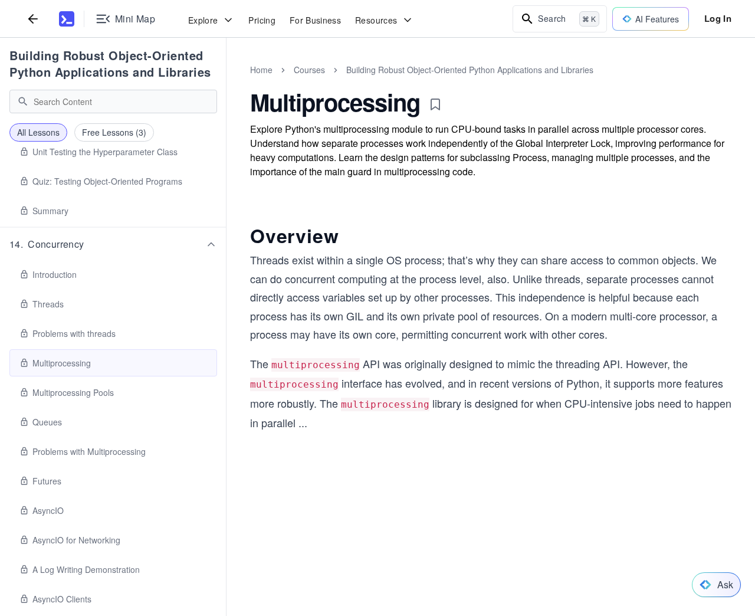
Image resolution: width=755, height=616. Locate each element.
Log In (717, 18)
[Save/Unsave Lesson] (435, 104)
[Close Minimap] (226, 83)
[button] (113, 244)
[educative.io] (66, 19)
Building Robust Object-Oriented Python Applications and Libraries (110, 63)
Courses (309, 70)
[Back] (33, 18)
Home (261, 70)
